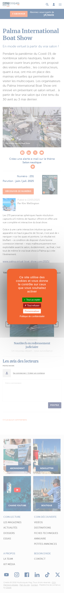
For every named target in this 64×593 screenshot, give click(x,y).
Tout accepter (33, 299)
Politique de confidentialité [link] (32, 316)
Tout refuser (32, 305)
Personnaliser (32, 311)
